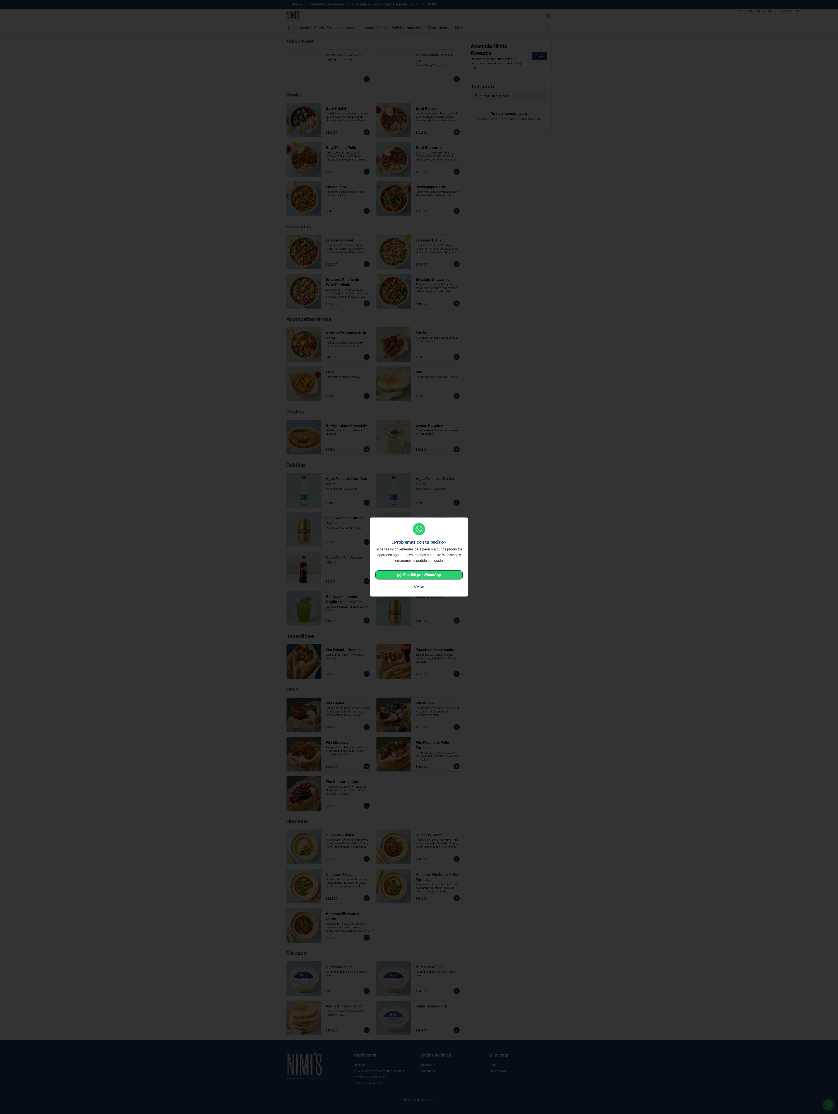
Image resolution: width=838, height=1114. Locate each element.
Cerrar (419, 586)
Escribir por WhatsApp (422, 575)
